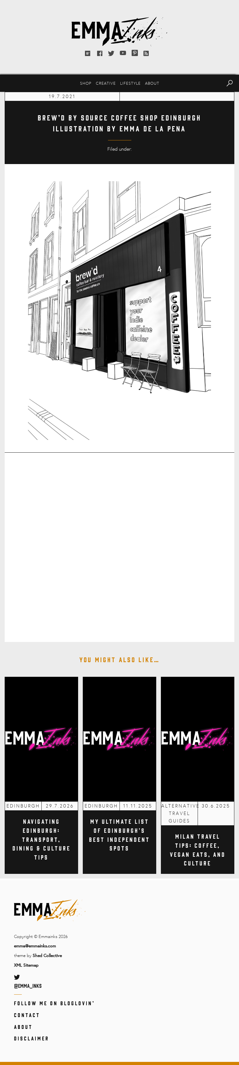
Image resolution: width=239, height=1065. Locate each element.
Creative (106, 83)
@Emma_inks (28, 986)
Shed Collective (47, 955)
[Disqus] (119, 543)
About (152, 83)
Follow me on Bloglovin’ (54, 1003)
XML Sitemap (26, 965)
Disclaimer (31, 1038)
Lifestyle (130, 83)
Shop (85, 83)
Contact (27, 1015)
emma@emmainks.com (35, 946)
